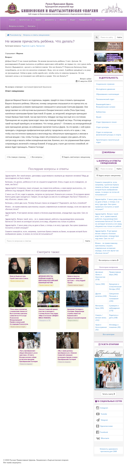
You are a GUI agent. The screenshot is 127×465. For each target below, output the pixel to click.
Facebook (103, 432)
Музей (98, 117)
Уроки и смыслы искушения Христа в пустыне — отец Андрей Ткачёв (76, 279)
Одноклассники (106, 426)
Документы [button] (50, 20)
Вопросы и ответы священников (36, 35)
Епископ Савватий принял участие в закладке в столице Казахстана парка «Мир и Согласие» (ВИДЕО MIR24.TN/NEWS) (48, 313)
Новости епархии (26, 364)
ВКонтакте (104, 438)
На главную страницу (17, 157)
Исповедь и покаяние (115, 326)
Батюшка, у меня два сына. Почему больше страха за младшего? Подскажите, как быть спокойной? (46, 203)
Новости (63, 20)
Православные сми (17, 281)
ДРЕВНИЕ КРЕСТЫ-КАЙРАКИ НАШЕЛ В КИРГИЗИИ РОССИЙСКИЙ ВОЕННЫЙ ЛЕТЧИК (48, 279)
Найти (87, 241)
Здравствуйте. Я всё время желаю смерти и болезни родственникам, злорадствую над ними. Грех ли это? (107, 234)
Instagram (103, 408)
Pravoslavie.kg (15, 35)
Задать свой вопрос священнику (76, 157)
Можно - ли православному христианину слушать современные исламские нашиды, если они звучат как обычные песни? (107, 248)
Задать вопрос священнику (109, 175)
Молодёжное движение (105, 89)
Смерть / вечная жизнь (100, 317)
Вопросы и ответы (16, 26)
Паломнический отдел (105, 99)
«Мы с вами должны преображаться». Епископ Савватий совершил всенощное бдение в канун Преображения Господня (67, 355)
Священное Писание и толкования (114, 297)
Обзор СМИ (100, 20)
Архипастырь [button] (25, 20)
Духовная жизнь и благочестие (100, 275)
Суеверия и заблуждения (114, 308)
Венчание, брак (99, 307)
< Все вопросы (36, 157)
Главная (12, 20)
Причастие (40, 46)
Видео (72, 20)
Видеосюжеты (73, 320)
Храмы (38, 20)
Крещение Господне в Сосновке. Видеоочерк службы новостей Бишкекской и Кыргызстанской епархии (76, 313)
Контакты (31, 26)
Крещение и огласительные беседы (115, 286)
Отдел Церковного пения (106, 122)
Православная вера (115, 273)
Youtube (103, 414)
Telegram (104, 420)
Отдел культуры (102, 127)
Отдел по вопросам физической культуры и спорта (108, 133)
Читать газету (108, 394)
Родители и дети (28, 46)
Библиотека (101, 112)
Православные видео (75, 285)
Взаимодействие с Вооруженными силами (105, 105)
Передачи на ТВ (85, 20)
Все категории (108, 334)
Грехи (100, 284)
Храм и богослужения (101, 327)
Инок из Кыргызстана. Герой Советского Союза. (19, 277)
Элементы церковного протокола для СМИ (109, 450)
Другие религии (101, 295)
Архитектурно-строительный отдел (107, 141)
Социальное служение (105, 84)
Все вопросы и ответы (108, 260)
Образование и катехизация (107, 94)
